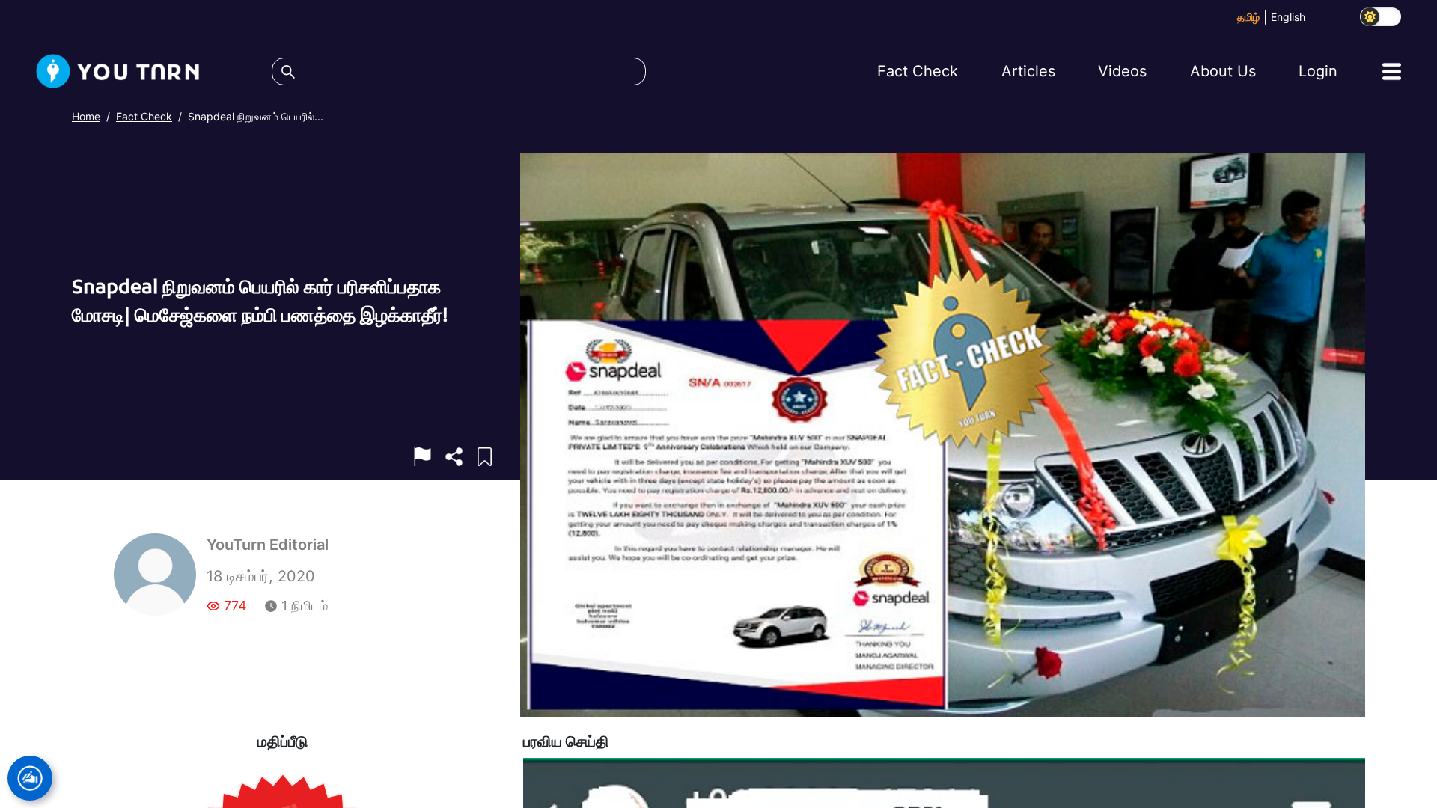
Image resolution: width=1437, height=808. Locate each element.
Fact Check (144, 116)
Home (86, 116)
